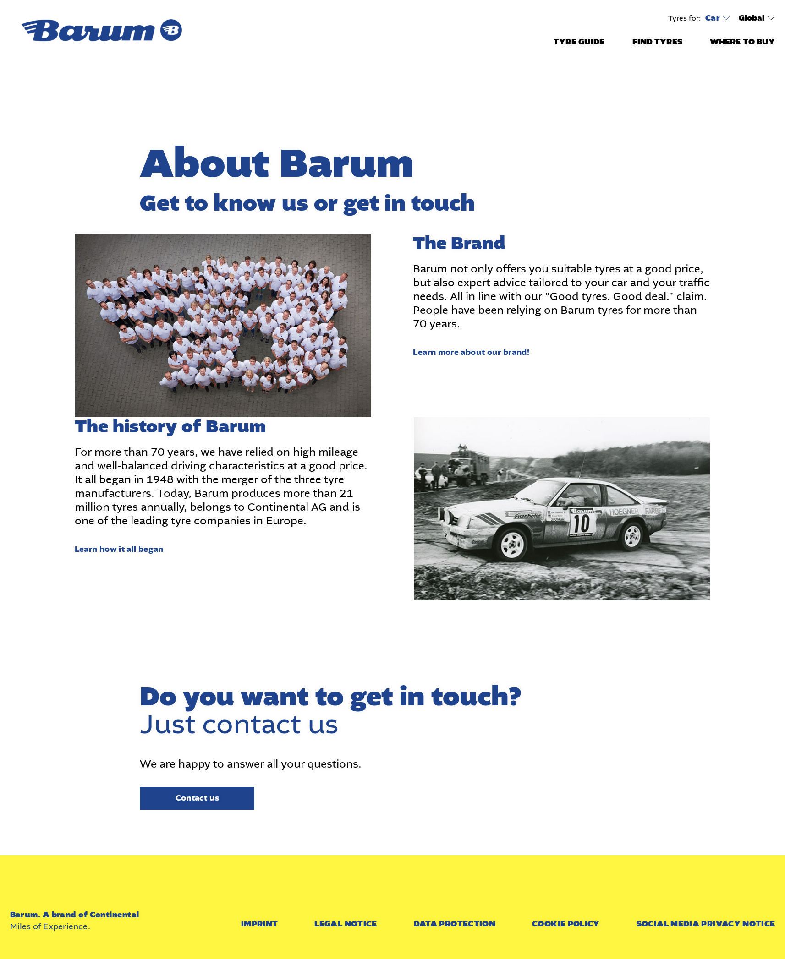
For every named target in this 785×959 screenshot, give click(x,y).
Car (712, 18)
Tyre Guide (579, 42)
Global (752, 18)
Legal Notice (345, 924)
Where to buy (742, 42)
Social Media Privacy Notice (706, 924)
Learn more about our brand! (471, 352)
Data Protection (454, 924)
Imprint (259, 924)
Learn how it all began (119, 549)
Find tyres (657, 42)
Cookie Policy (566, 924)
